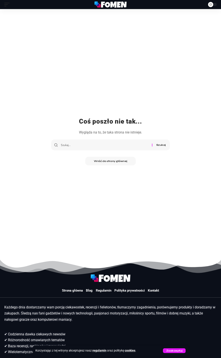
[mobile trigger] (8, 4)
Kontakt (153, 290)
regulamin (99, 350)
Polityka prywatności (129, 290)
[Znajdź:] (105, 145)
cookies (130, 350)
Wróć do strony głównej (110, 161)
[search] (201, 4)
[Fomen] (110, 4)
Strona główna (72, 290)
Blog (89, 290)
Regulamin (103, 290)
